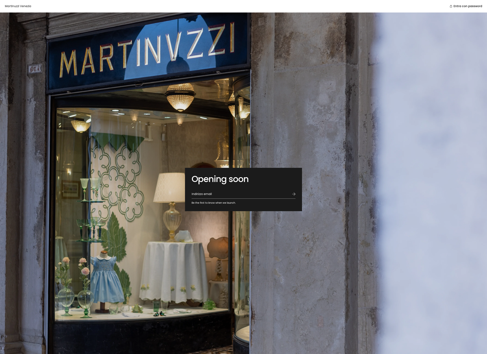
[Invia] (294, 194)
